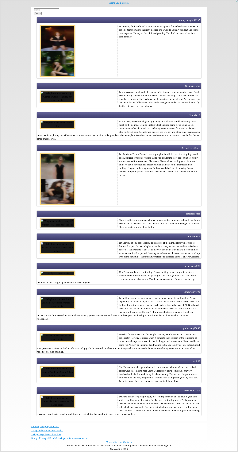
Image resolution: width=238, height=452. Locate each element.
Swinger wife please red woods (73, 438)
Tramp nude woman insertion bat (47, 430)
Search (125, 3)
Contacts (127, 442)
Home (112, 3)
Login (118, 3)
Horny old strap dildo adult (44, 438)
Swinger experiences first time (46, 434)
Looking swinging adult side (45, 426)
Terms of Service (114, 442)
